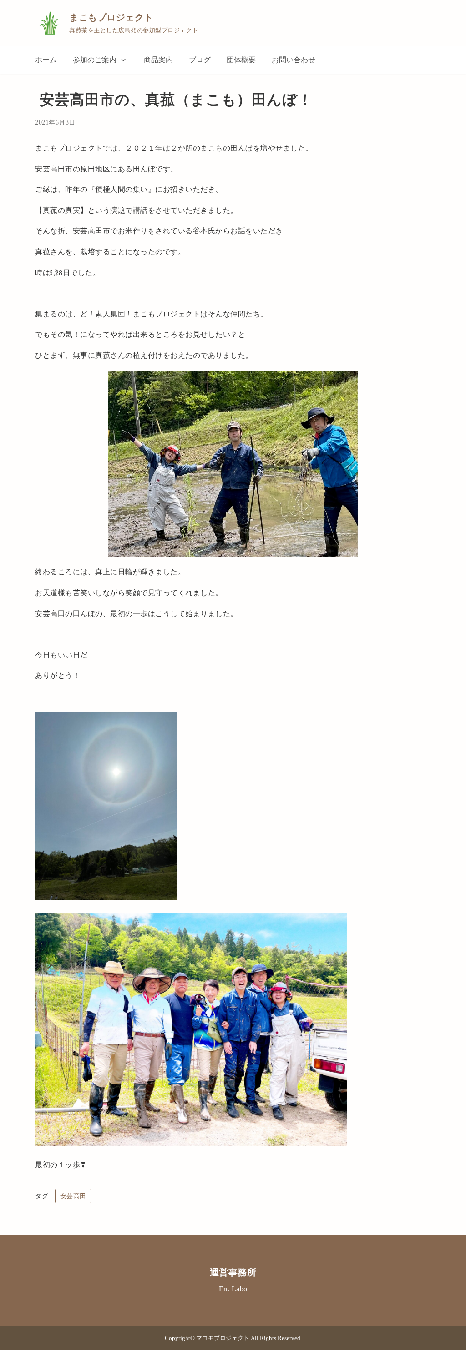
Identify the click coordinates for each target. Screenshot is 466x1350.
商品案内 (158, 60)
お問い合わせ (293, 60)
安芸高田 (73, 1196)
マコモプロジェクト (223, 1338)
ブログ (200, 60)
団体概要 (241, 60)
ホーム (46, 60)
